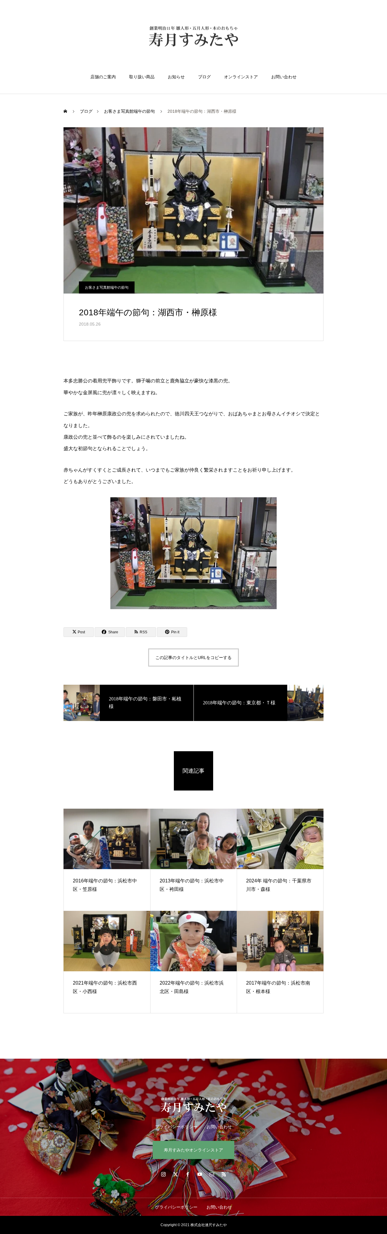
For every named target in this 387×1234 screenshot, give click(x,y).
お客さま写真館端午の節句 (106, 287)
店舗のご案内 (103, 76)
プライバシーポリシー (176, 1126)
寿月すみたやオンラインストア (193, 1150)
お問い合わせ (284, 76)
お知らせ (176, 76)
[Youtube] (200, 1174)
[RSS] (224, 1174)
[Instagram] (163, 1174)
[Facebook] (187, 1174)
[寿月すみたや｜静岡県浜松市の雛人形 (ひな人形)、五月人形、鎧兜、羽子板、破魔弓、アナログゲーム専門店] (193, 37)
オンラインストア (241, 76)
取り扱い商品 (141, 76)
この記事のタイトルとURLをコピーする (193, 657)
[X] (175, 1174)
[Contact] (212, 1174)
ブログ (204, 76)
